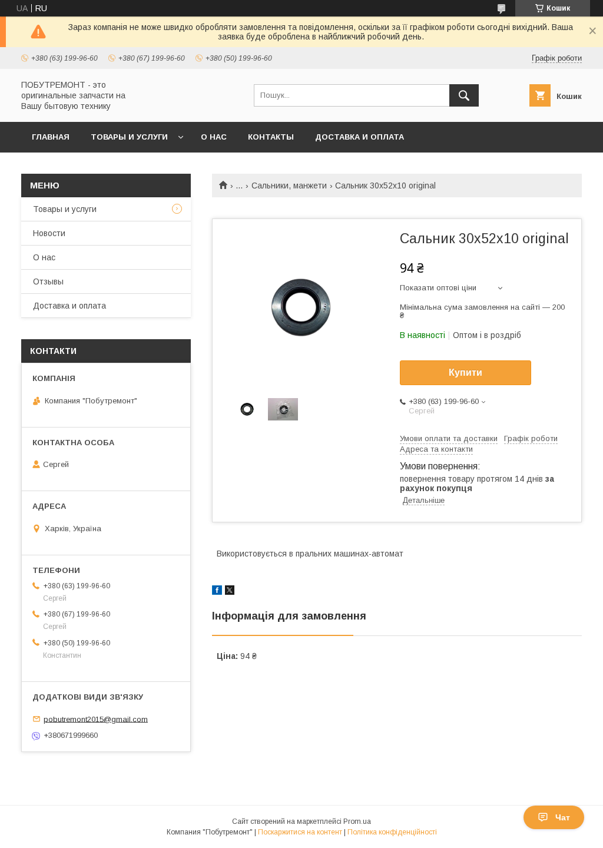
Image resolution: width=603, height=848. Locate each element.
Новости (49, 233)
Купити (465, 372)
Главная (50, 136)
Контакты (271, 136)
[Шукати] (464, 95)
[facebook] (217, 592)
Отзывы (48, 281)
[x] (229, 592)
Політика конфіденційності (392, 832)
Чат (562, 817)
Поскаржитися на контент (300, 832)
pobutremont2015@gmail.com (96, 718)
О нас (214, 136)
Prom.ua (357, 821)
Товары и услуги (129, 136)
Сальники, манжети (289, 185)
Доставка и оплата (359, 136)
